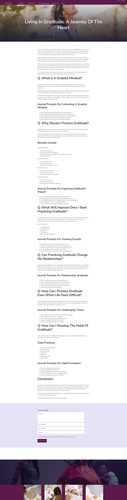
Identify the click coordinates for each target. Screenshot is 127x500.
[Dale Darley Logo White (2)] (8, 2)
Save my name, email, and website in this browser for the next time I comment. (57, 436)
